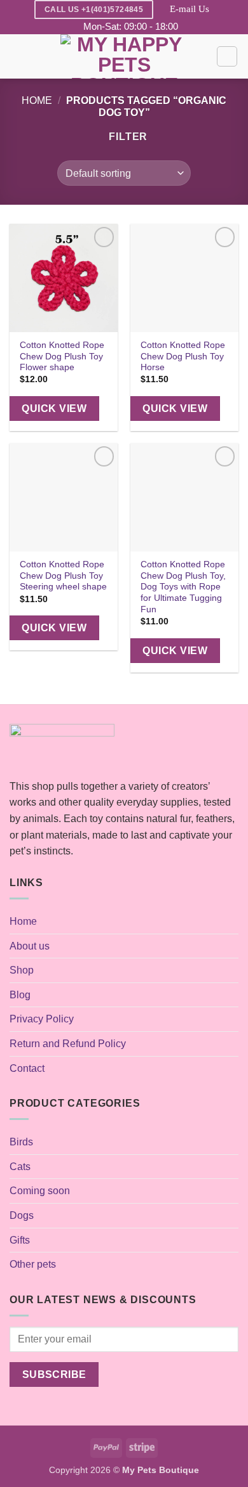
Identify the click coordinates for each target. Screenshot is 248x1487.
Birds (21, 1141)
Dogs (22, 1215)
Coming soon (40, 1190)
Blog (20, 994)
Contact (27, 1068)
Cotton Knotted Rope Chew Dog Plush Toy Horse (183, 356)
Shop (22, 970)
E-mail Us (189, 9)
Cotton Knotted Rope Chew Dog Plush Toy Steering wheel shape (63, 575)
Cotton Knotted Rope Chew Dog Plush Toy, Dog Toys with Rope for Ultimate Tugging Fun (183, 587)
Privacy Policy (42, 1019)
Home (37, 100)
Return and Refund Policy (68, 1043)
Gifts (20, 1240)
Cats (20, 1166)
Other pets (33, 1264)
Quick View (54, 408)
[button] (17, 56)
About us (30, 946)
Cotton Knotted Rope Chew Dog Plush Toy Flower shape (62, 356)
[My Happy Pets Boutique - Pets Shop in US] (124, 56)
